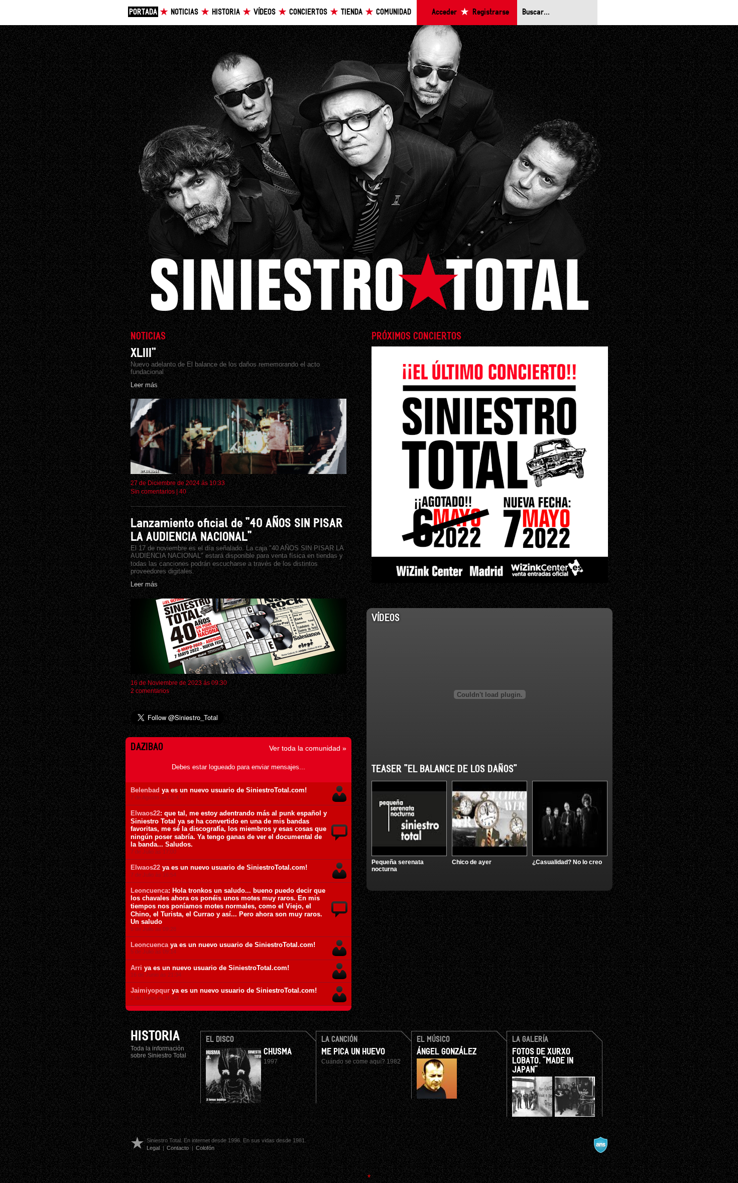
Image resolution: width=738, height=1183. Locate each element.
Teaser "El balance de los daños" (444, 769)
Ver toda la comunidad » (307, 748)
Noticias (184, 12)
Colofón (205, 1148)
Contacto (178, 1148)
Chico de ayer (471, 862)
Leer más (144, 385)
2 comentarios (150, 690)
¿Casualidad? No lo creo (567, 862)
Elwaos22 (145, 813)
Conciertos (308, 12)
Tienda (351, 12)
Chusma (278, 1052)
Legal (153, 1148)
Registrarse (490, 12)
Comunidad (393, 12)
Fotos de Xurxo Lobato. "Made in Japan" (542, 1061)
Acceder (444, 12)
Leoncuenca (149, 890)
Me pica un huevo (353, 1052)
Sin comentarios (153, 491)
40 (182, 491)
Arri (136, 968)
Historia (226, 12)
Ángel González (446, 1052)
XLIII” (143, 353)
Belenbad (145, 790)
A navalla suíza (600, 1145)
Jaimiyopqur (150, 990)
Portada (143, 12)
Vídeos (265, 12)
